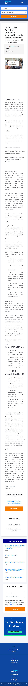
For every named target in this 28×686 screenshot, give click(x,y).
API (14, 648)
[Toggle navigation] (22, 2)
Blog (14, 664)
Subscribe (14, 609)
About (14, 646)
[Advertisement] (14, 83)
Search (15, 16)
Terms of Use (12, 602)
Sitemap (14, 651)
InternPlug (13, 684)
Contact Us (14, 659)
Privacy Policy (11, 604)
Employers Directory (14, 649)
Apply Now (13, 508)
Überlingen (10, 46)
